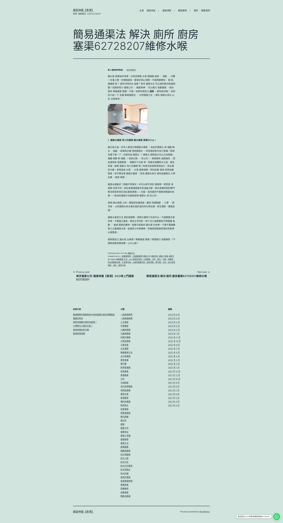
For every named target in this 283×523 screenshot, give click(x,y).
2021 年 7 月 (173, 390)
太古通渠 (124, 348)
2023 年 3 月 (174, 326)
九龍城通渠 (125, 333)
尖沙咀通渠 (125, 356)
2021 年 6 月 (173, 394)
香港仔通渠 (125, 477)
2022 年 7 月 (174, 348)
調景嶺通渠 (125, 413)
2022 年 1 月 (173, 367)
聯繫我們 (205, 10)
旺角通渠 (124, 371)
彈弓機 (123, 364)
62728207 (131, 70)
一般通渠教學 (125, 256)
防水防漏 (124, 473)
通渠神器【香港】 (83, 10)
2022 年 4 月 (174, 360)
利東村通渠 (125, 337)
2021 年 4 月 (174, 401)
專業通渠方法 (126, 352)
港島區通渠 (125, 390)
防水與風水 (125, 469)
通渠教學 (182, 10)
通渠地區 (151, 10)
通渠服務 (124, 447)
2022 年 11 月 (174, 337)
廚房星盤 (124, 360)
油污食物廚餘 (126, 386)
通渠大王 (131, 253)
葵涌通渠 (124, 398)
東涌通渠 (124, 375)
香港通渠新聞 (126, 481)
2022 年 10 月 (174, 341)
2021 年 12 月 (174, 371)
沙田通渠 (124, 383)
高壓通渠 (124, 492)
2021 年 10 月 (174, 379)
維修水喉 (124, 394)
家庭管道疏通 (79, 333)
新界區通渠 (125, 367)
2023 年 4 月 (174, 322)
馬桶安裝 (124, 485)
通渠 (122, 424)
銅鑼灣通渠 (125, 451)
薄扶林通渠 (125, 401)
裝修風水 (124, 405)
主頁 (141, 10)
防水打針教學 (126, 466)
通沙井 (123, 420)
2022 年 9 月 (174, 345)
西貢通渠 (124, 409)
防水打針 (124, 462)
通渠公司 (146, 256)
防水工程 (124, 458)
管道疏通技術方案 (81, 330)
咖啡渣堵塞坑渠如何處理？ (85, 322)
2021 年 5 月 (173, 398)
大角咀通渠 (125, 341)
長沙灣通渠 (125, 454)
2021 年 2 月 (173, 405)
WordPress (204, 512)
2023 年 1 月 (173, 333)
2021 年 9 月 (173, 383)
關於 (196, 10)
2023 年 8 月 (174, 314)
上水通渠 (124, 322)
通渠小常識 (163, 256)
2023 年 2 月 (174, 330)
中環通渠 (124, 326)
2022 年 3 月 (174, 364)
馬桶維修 (124, 488)
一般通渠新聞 (137, 256)
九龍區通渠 (125, 330)
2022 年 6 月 (174, 352)
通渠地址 (154, 256)
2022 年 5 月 (174, 356)
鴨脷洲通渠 (125, 496)
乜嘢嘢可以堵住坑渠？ (83, 326)
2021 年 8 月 (173, 386)
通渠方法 (124, 443)
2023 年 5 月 (174, 318)
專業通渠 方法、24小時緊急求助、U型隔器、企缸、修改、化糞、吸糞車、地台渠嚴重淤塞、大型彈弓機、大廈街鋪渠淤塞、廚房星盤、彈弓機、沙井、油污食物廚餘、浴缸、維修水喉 (141, 262)
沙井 (122, 379)
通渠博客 (166, 10)
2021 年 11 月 (174, 375)
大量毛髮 (124, 345)
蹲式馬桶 (124, 417)
